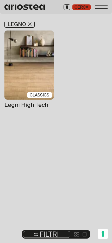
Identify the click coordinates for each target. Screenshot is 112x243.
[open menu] (101, 7)
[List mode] (85, 234)
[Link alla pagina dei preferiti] (67, 7)
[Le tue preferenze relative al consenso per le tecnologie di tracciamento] (103, 234)
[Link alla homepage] (24, 7)
